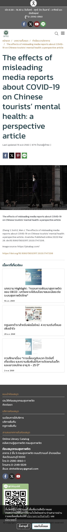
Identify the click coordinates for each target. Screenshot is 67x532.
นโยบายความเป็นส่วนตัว (38, 516)
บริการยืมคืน (9, 422)
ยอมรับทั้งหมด (41, 526)
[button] (55, 33)
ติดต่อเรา (7, 405)
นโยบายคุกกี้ (10, 519)
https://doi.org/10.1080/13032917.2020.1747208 (27, 253)
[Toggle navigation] (62, 33)
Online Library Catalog (15, 439)
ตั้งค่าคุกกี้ (23, 526)
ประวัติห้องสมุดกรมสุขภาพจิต (18, 401)
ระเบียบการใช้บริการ (13, 418)
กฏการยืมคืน (9, 426)
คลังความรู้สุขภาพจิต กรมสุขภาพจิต (22, 443)
